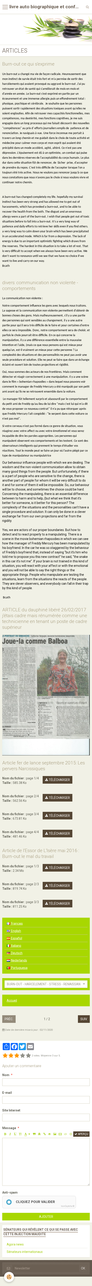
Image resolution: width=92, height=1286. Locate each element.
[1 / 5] (5, 1056)
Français (16, 923)
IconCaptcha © (67, 1206)
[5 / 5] (28, 1056)
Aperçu (82, 1134)
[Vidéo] (60, 1134)
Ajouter (46, 1216)
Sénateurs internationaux (25, 1252)
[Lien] (44, 1134)
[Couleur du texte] (27, 1134)
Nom (5, 1075)
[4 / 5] (22, 1056)
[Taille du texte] (20, 1134)
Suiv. (83, 1019)
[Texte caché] (49, 1134)
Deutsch (16, 953)
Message (9, 1128)
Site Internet (11, 1110)
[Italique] (10, 1134)
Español (16, 938)
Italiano (15, 945)
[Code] (65, 1134)
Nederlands (18, 960)
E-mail (7, 1092)
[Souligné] (15, 1134)
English (15, 931)
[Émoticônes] (70, 1134)
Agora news (15, 1244)
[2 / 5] (10, 1056)
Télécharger (59, 780)
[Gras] (5, 1134)
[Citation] (34, 1134)
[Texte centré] (39, 1134)
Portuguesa (18, 968)
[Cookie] (9, 1277)
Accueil (12, 1000)
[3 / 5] (16, 1056)
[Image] (55, 1134)
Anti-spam (10, 1192)
